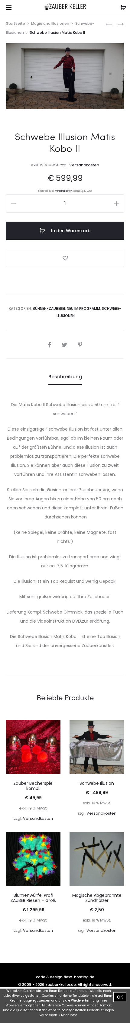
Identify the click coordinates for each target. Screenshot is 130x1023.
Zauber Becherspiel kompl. (33, 785)
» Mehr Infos (68, 1015)
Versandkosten (84, 165)
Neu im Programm (83, 308)
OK (120, 997)
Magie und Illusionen (50, 23)
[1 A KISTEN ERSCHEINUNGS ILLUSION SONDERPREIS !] (109, 23)
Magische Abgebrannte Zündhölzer (97, 897)
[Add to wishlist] (65, 258)
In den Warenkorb (70, 231)
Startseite (15, 23)
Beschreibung (65, 376)
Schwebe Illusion (97, 783)
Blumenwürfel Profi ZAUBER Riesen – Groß (33, 897)
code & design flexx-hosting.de (65, 977)
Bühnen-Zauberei (49, 308)
